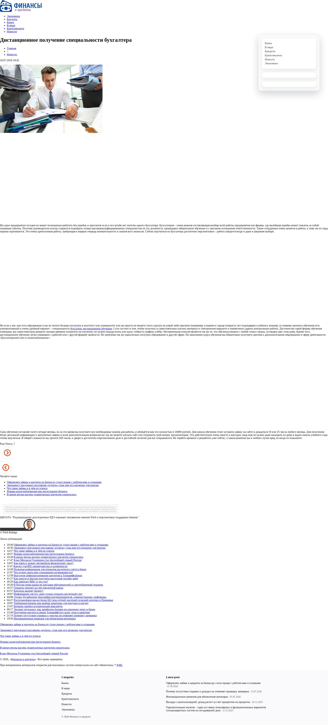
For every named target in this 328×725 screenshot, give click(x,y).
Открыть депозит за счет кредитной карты (38, 587)
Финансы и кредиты (23, 659)
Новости (12, 54)
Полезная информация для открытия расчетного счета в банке (50, 569)
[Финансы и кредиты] (21, 11)
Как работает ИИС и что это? (31, 581)
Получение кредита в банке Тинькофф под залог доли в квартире (52, 612)
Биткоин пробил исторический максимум (38, 606)
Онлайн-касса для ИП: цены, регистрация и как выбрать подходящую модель (84, 511)
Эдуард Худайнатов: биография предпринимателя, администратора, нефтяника (60, 597)
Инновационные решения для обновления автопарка (86, 507)
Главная (11, 48)
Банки (65, 683)
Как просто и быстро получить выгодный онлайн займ (46, 578)
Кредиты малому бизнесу (28, 590)
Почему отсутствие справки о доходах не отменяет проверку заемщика (35, 507)
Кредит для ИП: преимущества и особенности (40, 566)
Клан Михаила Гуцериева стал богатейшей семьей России (48, 560)
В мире (66, 688)
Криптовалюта (70, 698)
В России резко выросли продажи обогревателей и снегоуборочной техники (58, 584)
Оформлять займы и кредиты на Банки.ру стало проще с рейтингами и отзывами (54, 482)
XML (120, 665)
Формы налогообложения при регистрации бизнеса (37, 491)
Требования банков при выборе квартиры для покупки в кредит (51, 603)
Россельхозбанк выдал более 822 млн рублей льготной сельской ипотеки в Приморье (63, 600)
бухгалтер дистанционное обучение (91, 328)
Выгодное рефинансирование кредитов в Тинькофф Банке (48, 575)
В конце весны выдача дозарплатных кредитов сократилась (41, 494)
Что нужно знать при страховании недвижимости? (43, 572)
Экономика (68, 709)
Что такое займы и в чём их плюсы (27, 488)
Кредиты (67, 693)
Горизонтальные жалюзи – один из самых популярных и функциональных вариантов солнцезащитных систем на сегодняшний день (216, 709)
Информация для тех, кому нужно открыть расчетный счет (48, 593)
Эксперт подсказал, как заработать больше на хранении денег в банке (54, 609)
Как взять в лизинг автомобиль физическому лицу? (44, 563)
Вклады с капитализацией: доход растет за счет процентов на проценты (208, 702)
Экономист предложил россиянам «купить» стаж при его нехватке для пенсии (53, 485)
